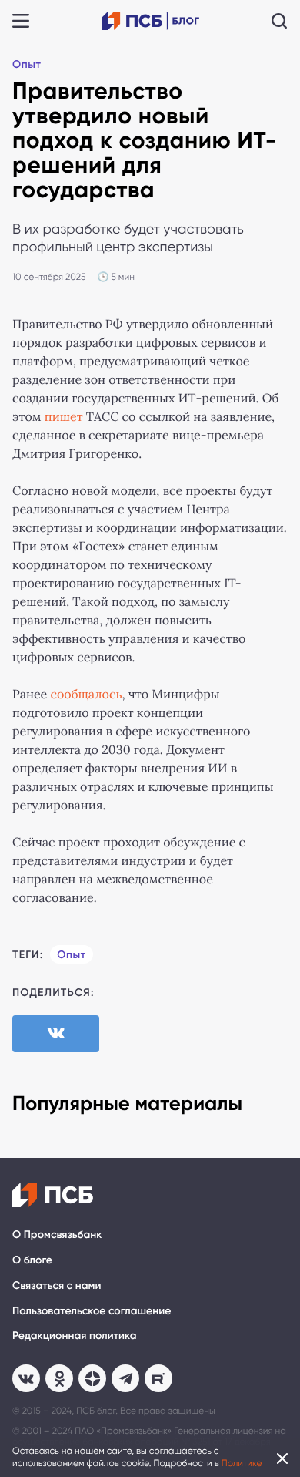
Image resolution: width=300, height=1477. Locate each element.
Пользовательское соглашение (91, 1310)
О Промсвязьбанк (57, 1234)
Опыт (26, 64)
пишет (64, 417)
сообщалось (86, 695)
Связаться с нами (56, 1285)
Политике (242, 1463)
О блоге (32, 1260)
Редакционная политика (74, 1335)
